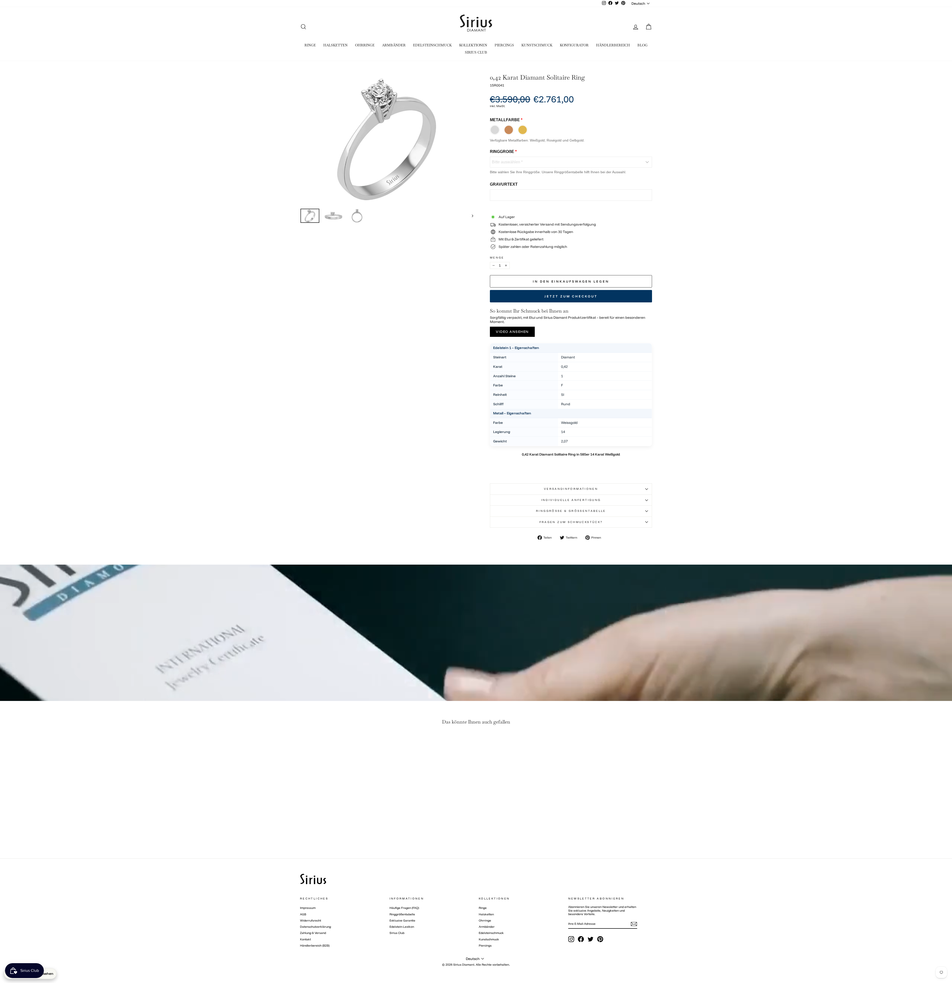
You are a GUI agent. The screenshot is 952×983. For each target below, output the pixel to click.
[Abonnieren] (634, 924)
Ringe (483, 908)
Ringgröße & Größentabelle (571, 511)
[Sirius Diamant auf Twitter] (591, 939)
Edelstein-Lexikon (401, 926)
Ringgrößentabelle (402, 914)
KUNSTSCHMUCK (536, 45)
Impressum (308, 908)
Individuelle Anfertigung (571, 500)
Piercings (485, 945)
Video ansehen (512, 331)
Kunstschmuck (489, 939)
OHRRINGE (365, 45)
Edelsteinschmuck (491, 933)
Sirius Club (396, 933)
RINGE (310, 45)
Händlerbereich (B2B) (314, 945)
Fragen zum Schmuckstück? (571, 522)
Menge (497, 257)
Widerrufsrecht (310, 920)
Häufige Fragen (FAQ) (404, 908)
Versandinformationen (571, 489)
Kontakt (305, 939)
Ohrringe (485, 920)
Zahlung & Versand (313, 933)
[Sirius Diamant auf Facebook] (581, 939)
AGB (303, 914)
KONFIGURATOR (574, 45)
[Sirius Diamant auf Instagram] (571, 939)
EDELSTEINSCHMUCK (432, 45)
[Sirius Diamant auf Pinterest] (600, 939)
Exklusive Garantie (402, 920)
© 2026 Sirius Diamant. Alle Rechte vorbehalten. (476, 964)
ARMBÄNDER (394, 45)
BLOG (642, 45)
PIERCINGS (504, 45)
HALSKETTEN (335, 45)
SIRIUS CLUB (476, 52)
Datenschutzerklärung (315, 926)
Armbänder (487, 926)
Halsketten (486, 914)
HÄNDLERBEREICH (613, 45)
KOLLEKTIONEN (473, 45)
